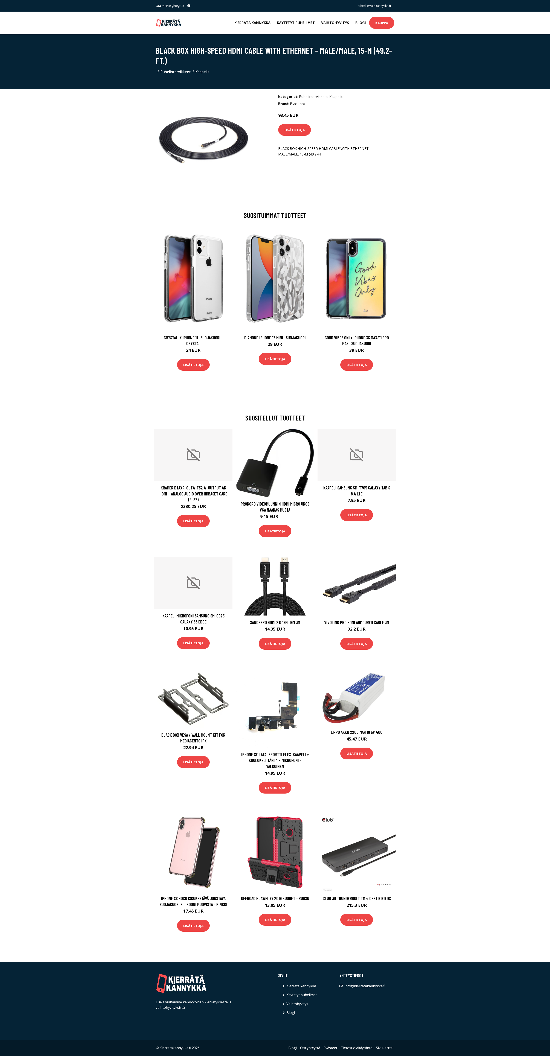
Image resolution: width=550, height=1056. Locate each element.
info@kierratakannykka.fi (374, 6)
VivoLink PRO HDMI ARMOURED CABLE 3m (356, 622)
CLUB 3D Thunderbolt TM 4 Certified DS (357, 898)
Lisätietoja (294, 130)
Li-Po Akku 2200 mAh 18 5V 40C (356, 732)
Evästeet (330, 1047)
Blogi (360, 22)
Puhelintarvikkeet (175, 71)
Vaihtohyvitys (335, 22)
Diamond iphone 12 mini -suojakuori (275, 337)
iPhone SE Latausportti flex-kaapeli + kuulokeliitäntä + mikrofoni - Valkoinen (275, 760)
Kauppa (381, 23)
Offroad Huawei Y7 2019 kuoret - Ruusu (275, 898)
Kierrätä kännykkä (252, 22)
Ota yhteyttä (310, 1047)
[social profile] (189, 6)
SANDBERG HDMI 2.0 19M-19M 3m (275, 622)
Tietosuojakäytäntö (357, 1047)
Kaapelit (202, 71)
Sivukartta (384, 1047)
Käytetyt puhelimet (296, 22)
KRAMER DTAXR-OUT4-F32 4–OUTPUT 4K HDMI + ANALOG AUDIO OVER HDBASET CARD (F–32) (193, 493)
